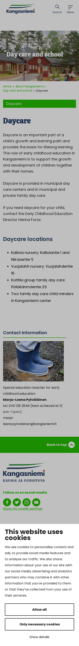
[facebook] (7, 502)
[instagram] (26, 502)
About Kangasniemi (29, 86)
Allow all (39, 609)
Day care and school (17, 91)
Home (7, 86)
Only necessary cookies (39, 624)
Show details (39, 637)
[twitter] (17, 502)
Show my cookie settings (22, 508)
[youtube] (36, 502)
